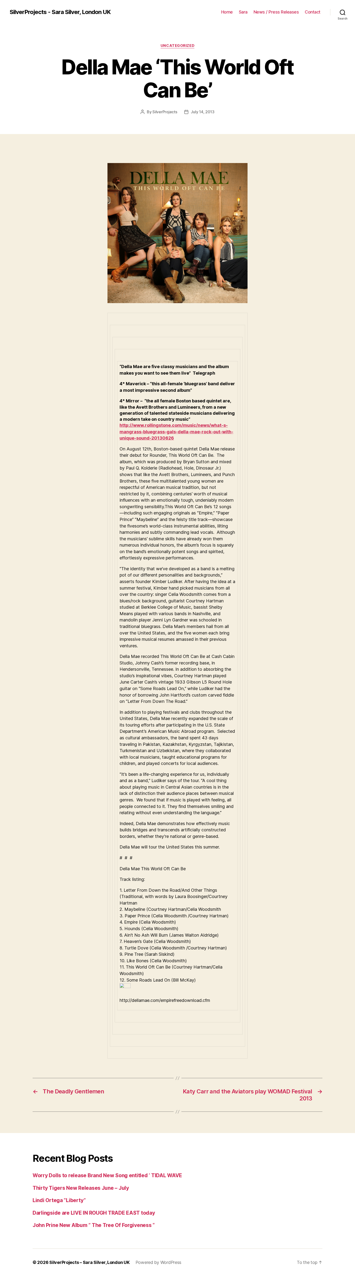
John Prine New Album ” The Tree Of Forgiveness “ (94, 1225)
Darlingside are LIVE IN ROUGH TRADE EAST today (94, 1213)
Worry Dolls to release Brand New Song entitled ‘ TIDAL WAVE (107, 1175)
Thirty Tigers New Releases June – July (81, 1188)
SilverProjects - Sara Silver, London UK (60, 12)
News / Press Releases (276, 11)
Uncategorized (177, 45)
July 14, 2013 (202, 111)
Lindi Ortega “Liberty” (59, 1200)
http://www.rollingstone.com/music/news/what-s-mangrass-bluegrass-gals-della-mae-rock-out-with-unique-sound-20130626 (176, 432)
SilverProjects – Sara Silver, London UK (89, 1262)
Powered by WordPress (158, 1262)
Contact (312, 11)
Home (227, 11)
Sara (243, 11)
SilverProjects (164, 111)
